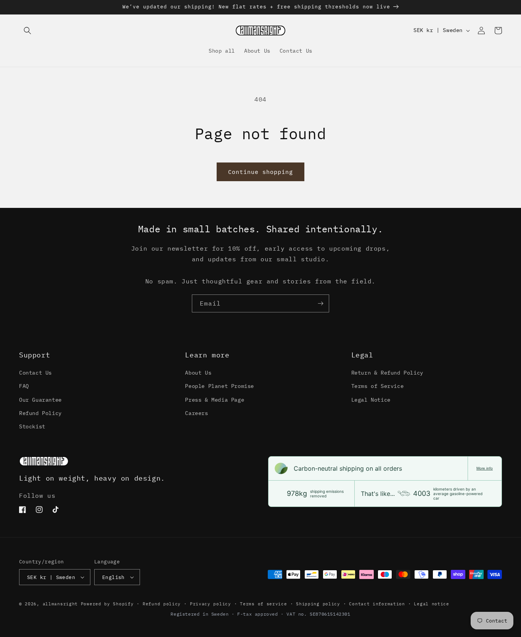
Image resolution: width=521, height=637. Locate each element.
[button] (27, 30)
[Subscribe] (320, 303)
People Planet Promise (219, 386)
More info (484, 468)
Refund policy (162, 603)
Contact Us (35, 372)
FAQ (24, 386)
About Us (198, 372)
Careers (196, 413)
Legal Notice (371, 399)
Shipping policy (318, 603)
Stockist (32, 426)
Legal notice (431, 603)
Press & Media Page (214, 399)
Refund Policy (40, 413)
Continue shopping (260, 171)
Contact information (377, 603)
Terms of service (263, 603)
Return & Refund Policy (387, 372)
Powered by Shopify (107, 603)
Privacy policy (210, 603)
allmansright (60, 603)
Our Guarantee (40, 399)
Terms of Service (377, 386)
